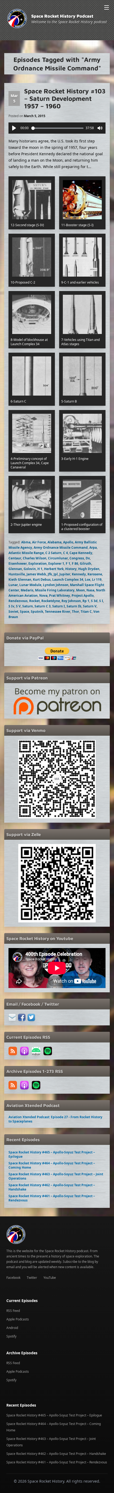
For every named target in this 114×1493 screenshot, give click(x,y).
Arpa (93, 547)
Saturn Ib (74, 606)
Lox (87, 579)
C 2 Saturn (53, 553)
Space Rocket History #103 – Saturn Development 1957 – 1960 (65, 98)
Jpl (56, 574)
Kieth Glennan (19, 579)
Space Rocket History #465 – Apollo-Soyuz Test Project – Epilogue (51, 1154)
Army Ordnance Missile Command (61, 547)
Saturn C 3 (42, 606)
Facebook (13, 1277)
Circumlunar (58, 558)
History (71, 569)
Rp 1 (85, 601)
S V (18, 606)
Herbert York (54, 569)
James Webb (36, 574)
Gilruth (85, 563)
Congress (76, 558)
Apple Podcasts (17, 1319)
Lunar (13, 585)
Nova (43, 595)
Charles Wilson (34, 558)
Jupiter (64, 574)
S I (101, 601)
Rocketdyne (50, 601)
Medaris (27, 590)
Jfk (50, 574)
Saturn (27, 606)
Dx (88, 558)
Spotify (11, 1336)
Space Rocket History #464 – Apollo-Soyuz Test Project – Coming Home (51, 1165)
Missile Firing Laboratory (54, 590)
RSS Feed (13, 1310)
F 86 (75, 563)
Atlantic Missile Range (26, 553)
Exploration (37, 563)
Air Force (39, 542)
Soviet (13, 611)
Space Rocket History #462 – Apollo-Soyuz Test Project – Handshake (51, 1187)
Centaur (14, 558)
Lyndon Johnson (55, 585)
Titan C (86, 611)
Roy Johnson (71, 601)
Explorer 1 (56, 563)
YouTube (49, 1277)
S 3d (94, 601)
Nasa (90, 590)
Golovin (30, 569)
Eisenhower (17, 563)
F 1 (68, 563)
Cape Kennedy (80, 553)
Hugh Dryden (88, 569)
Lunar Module (30, 585)
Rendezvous (18, 601)
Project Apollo (83, 595)
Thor (75, 611)
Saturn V (90, 606)
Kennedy (79, 574)
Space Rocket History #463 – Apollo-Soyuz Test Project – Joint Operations (55, 1176)
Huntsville (16, 574)
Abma (25, 542)
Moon (80, 590)
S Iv (11, 606)
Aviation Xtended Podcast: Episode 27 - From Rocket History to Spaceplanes (55, 1119)
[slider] (57, 128)
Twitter (32, 1277)
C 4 (65, 553)
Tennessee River (57, 611)
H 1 (39, 569)
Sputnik (37, 611)
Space (24, 611)
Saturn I (58, 606)
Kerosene (94, 574)
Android (12, 1327)
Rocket (34, 601)
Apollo (68, 542)
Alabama (54, 542)
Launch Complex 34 (67, 579)
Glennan (15, 569)
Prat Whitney (59, 595)
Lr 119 (97, 579)
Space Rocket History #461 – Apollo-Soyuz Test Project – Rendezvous (51, 1198)
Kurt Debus (42, 579)
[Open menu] (106, 7)
